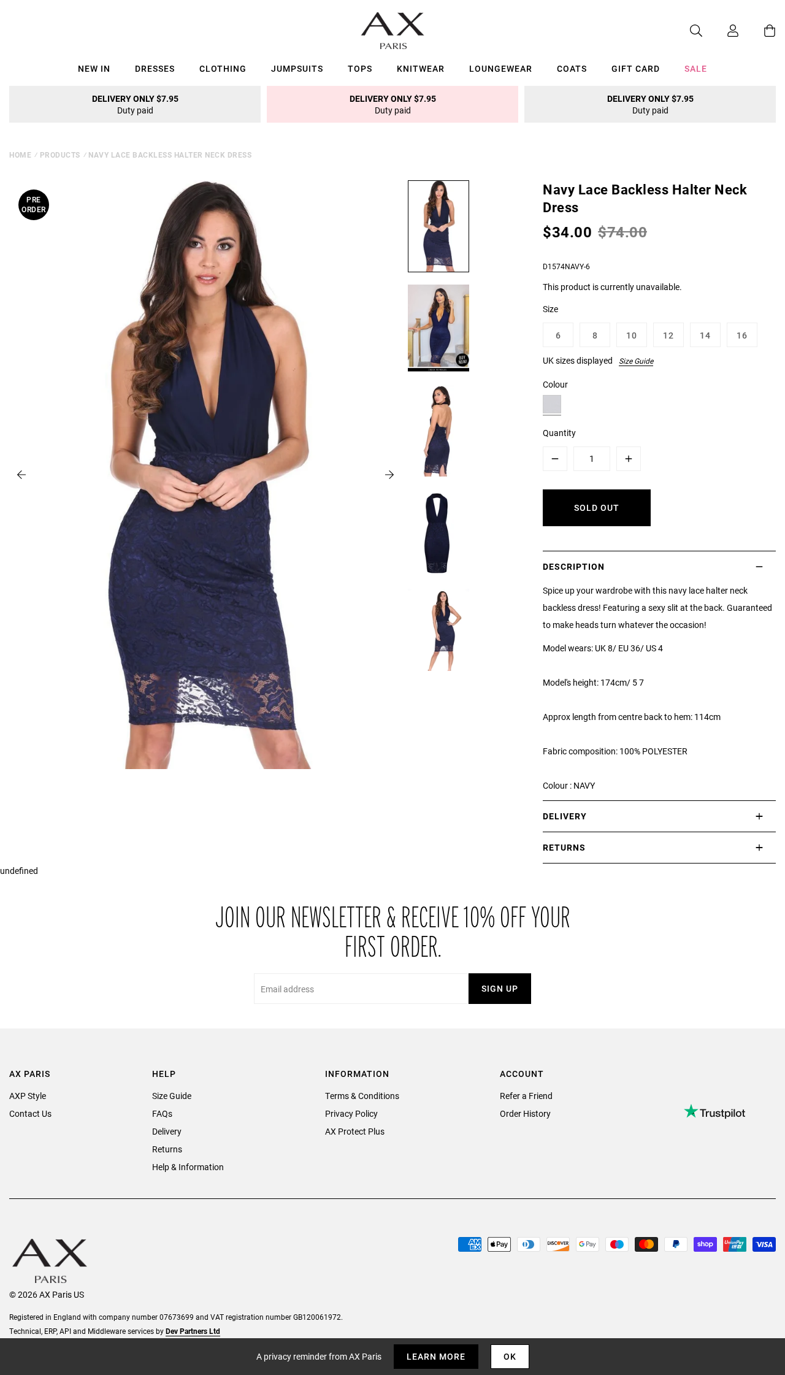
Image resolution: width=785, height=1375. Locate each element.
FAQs (162, 1113)
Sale (695, 68)
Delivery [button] (565, 816)
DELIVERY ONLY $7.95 (135, 104)
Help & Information (188, 1167)
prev (21, 474)
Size (550, 309)
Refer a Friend (526, 1095)
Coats (572, 68)
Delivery (167, 1131)
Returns (167, 1149)
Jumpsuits (297, 68)
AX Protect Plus (355, 1131)
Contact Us (30, 1113)
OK (510, 1356)
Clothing (223, 68)
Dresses (155, 68)
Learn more (436, 1356)
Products (60, 154)
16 (742, 335)
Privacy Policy (351, 1113)
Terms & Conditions (362, 1095)
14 (705, 335)
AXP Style (27, 1095)
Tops (360, 68)
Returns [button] (564, 847)
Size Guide (636, 361)
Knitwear (421, 68)
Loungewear (500, 68)
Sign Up (499, 988)
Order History (525, 1113)
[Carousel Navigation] (205, 474)
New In (94, 68)
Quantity (559, 433)
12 (668, 335)
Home (20, 154)
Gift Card (635, 68)
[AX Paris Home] (392, 30)
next (389, 474)
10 (631, 335)
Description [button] (574, 566)
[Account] (720, 30)
